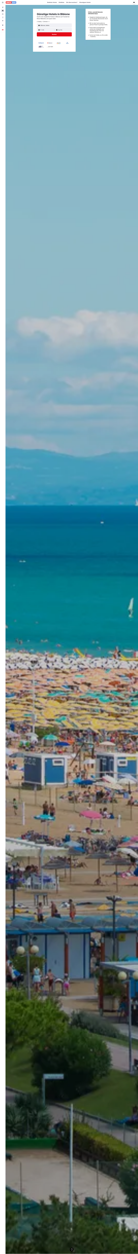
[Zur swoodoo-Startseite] (11, 2)
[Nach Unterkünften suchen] (3, 10)
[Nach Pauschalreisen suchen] (3, 17)
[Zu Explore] (3, 20)
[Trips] (3, 25)
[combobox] (43, 21)
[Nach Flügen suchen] (3, 7)
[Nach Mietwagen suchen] (3, 14)
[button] (2, 2)
